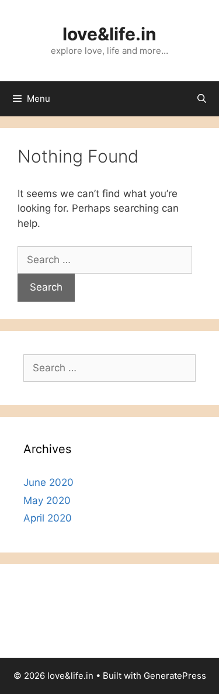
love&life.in (109, 33)
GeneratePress (175, 675)
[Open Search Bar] (202, 98)
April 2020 (47, 518)
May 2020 (47, 500)
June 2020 (48, 482)
